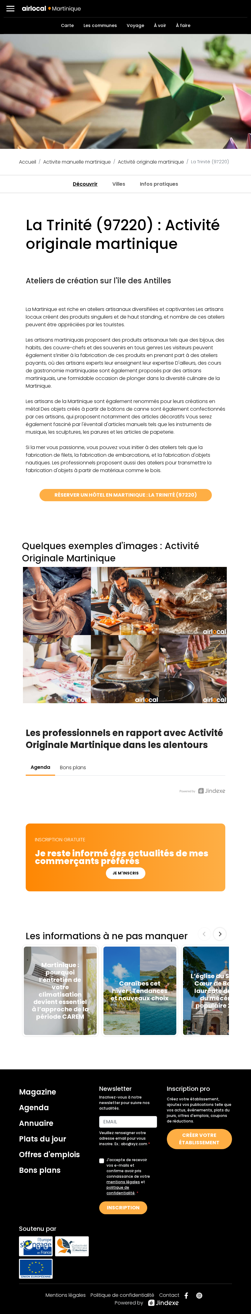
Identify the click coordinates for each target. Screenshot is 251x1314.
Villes (118, 184)
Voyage (135, 25)
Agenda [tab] (40, 767)
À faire (183, 25)
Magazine (37, 1092)
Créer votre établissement (199, 1139)
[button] (10, 9)
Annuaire (36, 1123)
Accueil (27, 161)
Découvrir (85, 184)
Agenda (34, 1108)
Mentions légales (66, 1295)
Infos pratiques (159, 184)
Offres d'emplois (49, 1154)
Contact (169, 1295)
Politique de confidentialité (122, 1295)
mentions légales (123, 1181)
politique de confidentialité (121, 1190)
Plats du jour (42, 1139)
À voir (160, 25)
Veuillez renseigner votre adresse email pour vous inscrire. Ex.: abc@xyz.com (123, 1138)
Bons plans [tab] (73, 767)
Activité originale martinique (151, 161)
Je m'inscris (126, 873)
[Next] (220, 934)
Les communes (100, 25)
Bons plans (40, 1170)
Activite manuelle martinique (77, 161)
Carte (67, 25)
